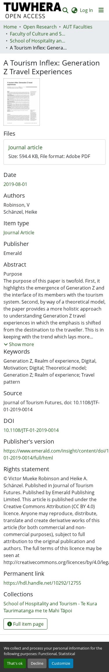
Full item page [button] (28, 624)
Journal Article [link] (18, 232)
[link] (54, 147)
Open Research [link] (40, 27)
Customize (61, 663)
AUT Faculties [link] (77, 27)
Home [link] (10, 27)
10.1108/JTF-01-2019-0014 (31, 430)
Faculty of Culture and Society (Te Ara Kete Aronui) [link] (39, 34)
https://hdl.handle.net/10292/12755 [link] (42, 583)
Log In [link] (86, 10)
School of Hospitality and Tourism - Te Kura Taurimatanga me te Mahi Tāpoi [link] (39, 41)
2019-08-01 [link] (15, 184)
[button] (32, 10)
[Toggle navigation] (101, 10)
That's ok (15, 663)
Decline (37, 663)
